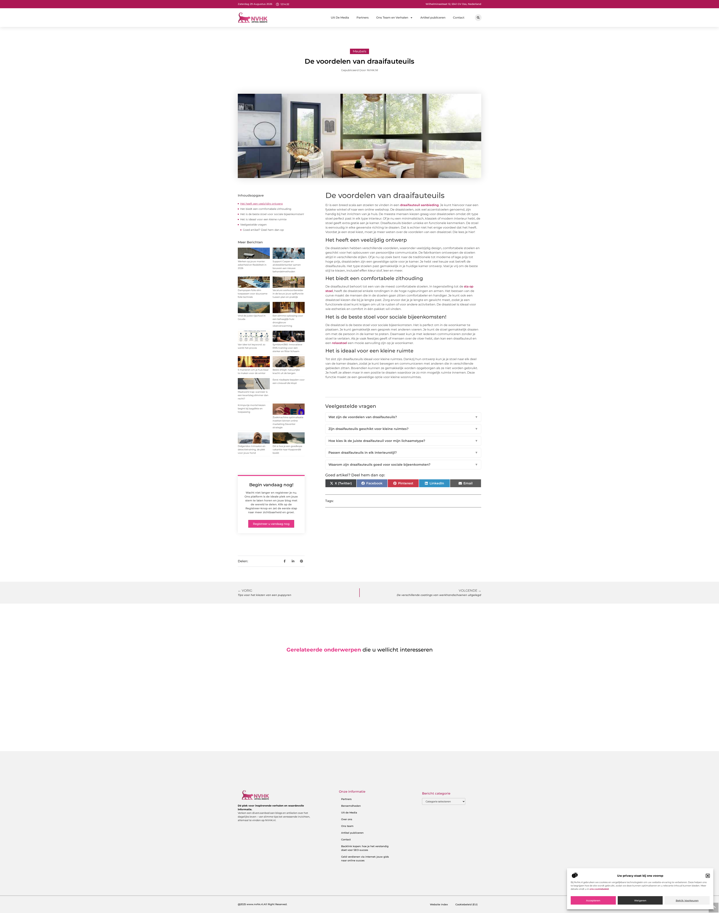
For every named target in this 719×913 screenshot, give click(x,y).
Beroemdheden (351, 805)
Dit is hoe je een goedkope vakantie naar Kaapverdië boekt (287, 449)
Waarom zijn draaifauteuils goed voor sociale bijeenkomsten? (403, 464)
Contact (458, 17)
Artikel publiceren (432, 17)
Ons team (347, 825)
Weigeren (640, 900)
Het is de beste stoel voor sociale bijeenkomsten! (272, 214)
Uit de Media (349, 812)
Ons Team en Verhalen (392, 17)
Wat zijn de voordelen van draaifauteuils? (403, 417)
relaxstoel (339, 343)
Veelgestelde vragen (253, 224)
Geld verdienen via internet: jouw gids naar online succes (365, 858)
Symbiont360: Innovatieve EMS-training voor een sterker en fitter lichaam (287, 348)
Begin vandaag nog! (271, 484)
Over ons (346, 819)
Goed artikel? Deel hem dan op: (263, 230)
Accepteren (593, 900)
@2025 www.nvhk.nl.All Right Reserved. (262, 904)
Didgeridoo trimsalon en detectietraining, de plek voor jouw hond (251, 449)
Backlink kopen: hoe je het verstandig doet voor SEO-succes (365, 848)
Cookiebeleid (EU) (466, 904)
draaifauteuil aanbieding (419, 205)
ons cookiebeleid (599, 889)
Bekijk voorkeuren (687, 900)
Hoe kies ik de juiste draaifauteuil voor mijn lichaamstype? (403, 441)
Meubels (359, 51)
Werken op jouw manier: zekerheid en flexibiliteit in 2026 (252, 265)
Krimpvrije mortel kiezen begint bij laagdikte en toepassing (252, 408)
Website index (439, 904)
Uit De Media (340, 17)
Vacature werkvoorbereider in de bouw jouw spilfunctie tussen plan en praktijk (288, 293)
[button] (708, 876)
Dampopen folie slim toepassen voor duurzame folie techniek (252, 293)
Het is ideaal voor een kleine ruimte (263, 219)
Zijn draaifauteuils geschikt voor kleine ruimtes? (403, 429)
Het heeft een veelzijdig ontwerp (261, 203)
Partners (363, 17)
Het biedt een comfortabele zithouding (265, 209)
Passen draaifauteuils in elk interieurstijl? (403, 452)
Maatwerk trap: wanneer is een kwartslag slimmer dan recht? (253, 395)
